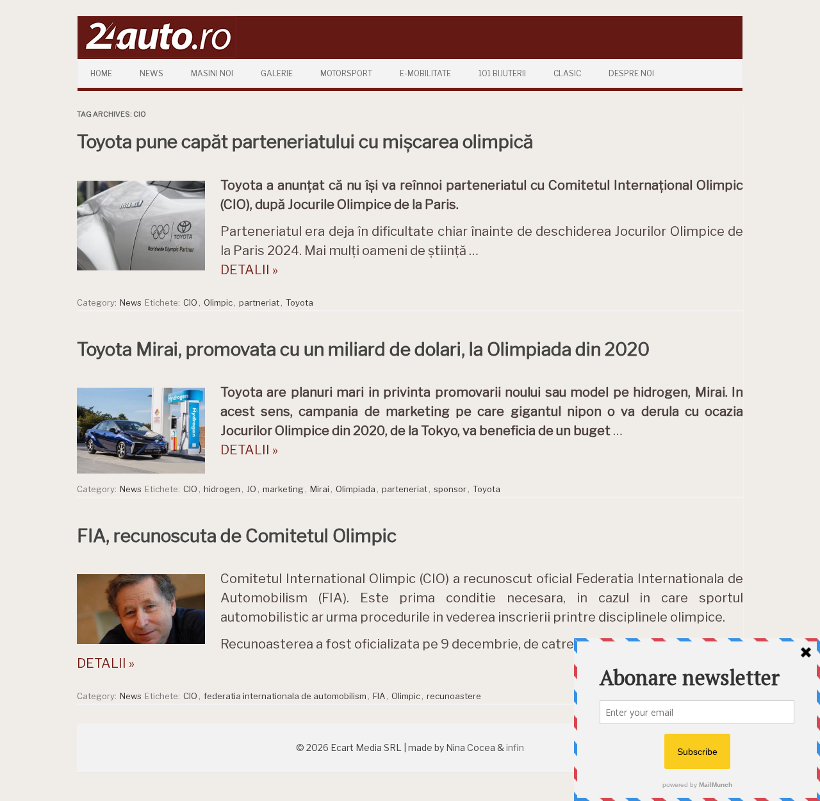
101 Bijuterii (502, 73)
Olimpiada (355, 489)
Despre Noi (631, 73)
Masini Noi (212, 73)
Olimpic (218, 302)
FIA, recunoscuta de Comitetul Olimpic (237, 536)
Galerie (277, 73)
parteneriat (404, 489)
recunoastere (454, 696)
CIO (190, 302)
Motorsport (346, 73)
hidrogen (222, 489)
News (151, 73)
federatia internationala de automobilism (285, 696)
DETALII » (249, 269)
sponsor (450, 489)
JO (251, 489)
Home (101, 73)
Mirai (319, 489)
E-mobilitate (425, 73)
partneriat (259, 302)
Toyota (299, 302)
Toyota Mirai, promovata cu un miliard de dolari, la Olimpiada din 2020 (363, 349)
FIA (379, 696)
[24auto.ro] (157, 54)
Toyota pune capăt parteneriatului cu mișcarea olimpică (305, 142)
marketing (283, 489)
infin (515, 747)
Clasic (567, 73)
